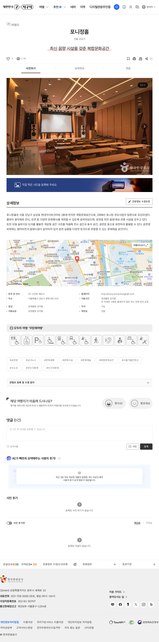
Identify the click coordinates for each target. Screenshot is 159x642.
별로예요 (145, 403)
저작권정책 (6, 627)
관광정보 (87, 564)
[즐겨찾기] (127, 58)
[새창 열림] (133, 58)
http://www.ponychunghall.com (117, 294)
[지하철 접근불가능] (61, 340)
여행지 (15, 25)
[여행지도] (137, 7)
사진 (134, 446)
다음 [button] (144, 126)
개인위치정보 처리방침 (80, 622)
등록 (146, 446)
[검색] (116, 7)
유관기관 (127, 564)
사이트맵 (89, 627)
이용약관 (28, 622)
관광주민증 (100, 7)
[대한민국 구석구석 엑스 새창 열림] (136, 604)
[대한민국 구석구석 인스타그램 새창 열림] (143, 604)
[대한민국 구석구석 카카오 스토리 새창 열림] (128, 604)
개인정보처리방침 (9, 622)
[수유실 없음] (119, 340)
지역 (82, 7)
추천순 (149, 522)
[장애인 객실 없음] (131, 340)
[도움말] (8, 446)
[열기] (148, 383)
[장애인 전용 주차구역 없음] (38, 340)
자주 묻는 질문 (72, 627)
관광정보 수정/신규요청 (55, 564)
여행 (41, 7)
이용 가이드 (115, 591)
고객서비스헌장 (24, 627)
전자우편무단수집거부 (48, 627)
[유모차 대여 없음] (143, 340)
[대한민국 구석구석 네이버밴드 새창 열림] (151, 604)
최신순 (137, 522)
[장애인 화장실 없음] (15, 340)
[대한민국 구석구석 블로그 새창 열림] (112, 604)
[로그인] (131, 7)
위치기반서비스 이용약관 (50, 622)
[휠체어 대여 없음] (85, 340)
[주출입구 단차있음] (50, 340)
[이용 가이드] (124, 7)
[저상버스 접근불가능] (73, 340)
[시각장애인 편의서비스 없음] (96, 340)
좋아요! (119, 403)
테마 (73, 7)
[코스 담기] (139, 58)
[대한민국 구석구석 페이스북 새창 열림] (120, 604)
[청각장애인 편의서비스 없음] (108, 340)
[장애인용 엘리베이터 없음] (26, 340)
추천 (56, 7)
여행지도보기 (141, 245)
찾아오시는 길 (116, 596)
